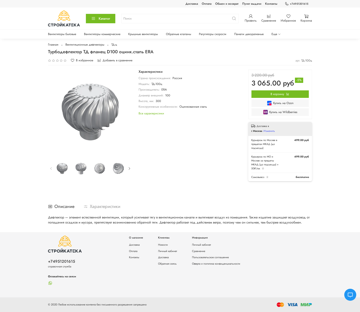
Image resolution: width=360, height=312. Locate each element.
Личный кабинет (167, 251)
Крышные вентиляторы (143, 34)
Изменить (269, 131)
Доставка (191, 4)
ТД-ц (114, 44)
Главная (53, 44)
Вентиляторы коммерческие (102, 34)
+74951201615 (299, 4)
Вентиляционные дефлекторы (84, 44)
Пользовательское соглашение (210, 257)
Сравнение (198, 251)
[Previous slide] (54, 111)
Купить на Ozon (283, 103)
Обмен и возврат (226, 4)
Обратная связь (167, 264)
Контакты (271, 4)
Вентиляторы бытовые (62, 34)
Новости (163, 245)
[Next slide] (126, 111)
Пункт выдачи (251, 4)
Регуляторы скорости (212, 34)
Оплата (207, 4)
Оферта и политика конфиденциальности (216, 264)
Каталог (104, 18)
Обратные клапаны (178, 34)
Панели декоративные (249, 34)
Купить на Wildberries (283, 112)
